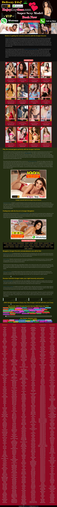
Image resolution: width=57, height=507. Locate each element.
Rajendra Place (33, 413)
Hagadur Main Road (24, 372)
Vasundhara (33, 498)
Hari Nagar (33, 369)
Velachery (23, 402)
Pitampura (33, 383)
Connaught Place (33, 359)
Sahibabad (33, 482)
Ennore (33, 331)
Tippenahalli (24, 340)
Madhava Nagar (23, 327)
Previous (54, 28)
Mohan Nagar (33, 472)
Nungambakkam (23, 394)
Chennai (21, 21)
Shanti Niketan (33, 487)
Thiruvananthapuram (20, 243)
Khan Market (33, 447)
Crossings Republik (33, 393)
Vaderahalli (23, 347)
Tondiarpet (23, 493)
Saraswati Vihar (33, 492)
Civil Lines (33, 489)
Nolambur (33, 340)
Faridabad (33, 347)
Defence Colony (33, 361)
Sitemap (37, 506)
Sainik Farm (33, 483)
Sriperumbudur (23, 472)
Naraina (33, 417)
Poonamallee (24, 471)
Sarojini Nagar (33, 390)
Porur (24, 390)
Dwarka (33, 363)
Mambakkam (24, 501)
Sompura (23, 384)
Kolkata (35, 21)
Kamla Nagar (33, 435)
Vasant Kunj (33, 401)
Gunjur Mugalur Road (23, 342)
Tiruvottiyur (24, 492)
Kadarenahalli (24, 353)
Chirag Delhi (33, 438)
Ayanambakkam (23, 477)
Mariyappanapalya (24, 369)
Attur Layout (24, 364)
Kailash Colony (33, 433)
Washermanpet (33, 332)
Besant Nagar (24, 405)
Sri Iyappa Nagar (33, 342)
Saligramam (24, 427)
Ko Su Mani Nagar (23, 439)
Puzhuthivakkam (23, 499)
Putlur (24, 504)
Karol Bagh (33, 371)
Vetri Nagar (23, 498)
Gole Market (33, 490)
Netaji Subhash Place (33, 461)
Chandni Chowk (33, 360)
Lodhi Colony (33, 449)
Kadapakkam (33, 337)
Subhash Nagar (33, 396)
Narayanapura (24, 351)
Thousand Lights (23, 428)
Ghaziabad (33, 425)
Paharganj (33, 382)
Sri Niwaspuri (33, 488)
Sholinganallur (24, 391)
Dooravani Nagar (23, 330)
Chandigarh (30, 248)
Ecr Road (23, 415)
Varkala (26, 248)
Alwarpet (23, 393)
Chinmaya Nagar (23, 448)
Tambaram (23, 491)
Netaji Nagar (33, 460)
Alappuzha (36, 243)
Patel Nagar (33, 418)
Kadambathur (33, 327)
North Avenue (33, 380)
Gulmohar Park (33, 491)
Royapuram (23, 488)
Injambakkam (24, 396)
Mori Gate (33, 456)
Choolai (24, 468)
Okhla (33, 381)
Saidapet (23, 426)
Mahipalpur (33, 374)
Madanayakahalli (23, 360)
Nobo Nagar (24, 328)
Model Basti (33, 469)
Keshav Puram (33, 446)
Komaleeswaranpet (24, 446)
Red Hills (23, 487)
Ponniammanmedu (33, 328)
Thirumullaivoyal (23, 503)
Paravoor (21, 246)
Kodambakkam (24, 455)
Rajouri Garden (33, 405)
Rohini (33, 386)
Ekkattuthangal (23, 424)
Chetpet (24, 467)
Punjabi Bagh (33, 385)
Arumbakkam (24, 450)
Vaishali (33, 404)
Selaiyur (24, 489)
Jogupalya (23, 363)
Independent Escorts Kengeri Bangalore (31, 49)
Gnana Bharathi (23, 370)
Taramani (23, 418)
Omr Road (23, 414)
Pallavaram (23, 461)
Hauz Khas (33, 353)
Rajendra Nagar (33, 412)
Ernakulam (26, 243)
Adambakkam (24, 469)
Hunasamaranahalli (24, 359)
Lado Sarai (33, 448)
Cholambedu (33, 339)
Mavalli (24, 362)
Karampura (33, 436)
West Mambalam (23, 445)
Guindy (24, 425)
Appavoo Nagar (23, 423)
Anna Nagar (24, 395)
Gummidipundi (33, 330)
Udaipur (33, 351)
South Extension (33, 414)
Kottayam (31, 243)
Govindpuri (33, 427)
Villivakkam (23, 429)
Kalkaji (33, 434)
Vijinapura (23, 374)
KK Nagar (23, 460)
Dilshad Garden (33, 424)
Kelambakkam (24, 481)
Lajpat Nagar (33, 372)
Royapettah (24, 404)
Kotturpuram (24, 406)
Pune (28, 21)
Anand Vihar (33, 500)
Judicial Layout (23, 348)
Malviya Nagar (33, 375)
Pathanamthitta (26, 246)
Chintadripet (24, 434)
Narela (33, 459)
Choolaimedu (24, 436)
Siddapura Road (23, 382)
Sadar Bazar (33, 493)
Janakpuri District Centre (33, 502)
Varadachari (24, 458)
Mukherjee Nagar (33, 457)
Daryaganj (33, 439)
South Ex (33, 395)
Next (3, 28)
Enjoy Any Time (26, 506)
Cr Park (33, 423)
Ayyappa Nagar (23, 371)
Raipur (33, 350)
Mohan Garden (33, 471)
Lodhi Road (33, 468)
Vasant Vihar (33, 402)
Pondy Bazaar (24, 466)
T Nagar (24, 412)
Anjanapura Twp (23, 373)
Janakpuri (33, 370)
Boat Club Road (23, 416)
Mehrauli (33, 455)
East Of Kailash (33, 364)
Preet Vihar (33, 384)
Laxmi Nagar (33, 373)
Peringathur (32, 246)
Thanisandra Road (24, 385)
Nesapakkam (24, 456)
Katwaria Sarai (33, 444)
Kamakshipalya (23, 336)
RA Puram (23, 407)
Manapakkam (24, 482)
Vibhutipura (24, 358)
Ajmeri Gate (33, 499)
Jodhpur (33, 352)
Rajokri (33, 415)
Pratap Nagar (33, 481)
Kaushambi (33, 445)
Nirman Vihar (33, 479)
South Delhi (33, 394)
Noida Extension (33, 349)
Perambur (23, 470)
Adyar (24, 392)
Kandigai (33, 336)
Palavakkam (24, 447)
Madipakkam (24, 401)
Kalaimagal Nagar (23, 438)
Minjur (24, 483)
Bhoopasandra (24, 329)
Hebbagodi (23, 381)
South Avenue (33, 391)
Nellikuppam (24, 500)
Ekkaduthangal (23, 437)
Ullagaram (23, 449)
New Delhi (33, 478)
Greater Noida (33, 348)
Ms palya (23, 386)
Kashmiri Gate (33, 416)
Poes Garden (24, 417)
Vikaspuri (33, 403)
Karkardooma (33, 466)
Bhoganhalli (24, 339)
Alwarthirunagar (33, 338)
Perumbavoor (37, 246)
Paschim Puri (33, 480)
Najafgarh (33, 458)
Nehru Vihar (33, 477)
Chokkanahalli (24, 337)
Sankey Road (24, 332)
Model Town (33, 470)
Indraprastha (33, 429)
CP (33, 392)
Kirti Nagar (33, 407)
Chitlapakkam (24, 435)
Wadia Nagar (24, 444)
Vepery (24, 459)
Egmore (24, 413)
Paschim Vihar (33, 406)
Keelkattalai (24, 480)
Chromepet (23, 478)
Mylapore (23, 403)
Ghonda (33, 426)
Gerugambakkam (23, 502)
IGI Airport (33, 467)
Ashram (33, 437)
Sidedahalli (23, 383)
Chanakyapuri (33, 358)
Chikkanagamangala (24, 349)
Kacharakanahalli (23, 338)
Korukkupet (33, 341)
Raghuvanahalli (23, 352)
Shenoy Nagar (24, 490)
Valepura (23, 361)
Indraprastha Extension (33, 501)
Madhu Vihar (33, 450)
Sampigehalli (24, 341)
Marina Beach (24, 433)
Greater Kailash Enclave (33, 428)
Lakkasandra (24, 375)
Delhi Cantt (33, 362)
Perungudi (23, 457)
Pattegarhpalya (23, 350)
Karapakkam (24, 479)
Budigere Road (23, 331)
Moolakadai (33, 329)
